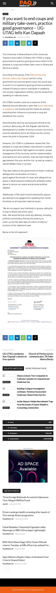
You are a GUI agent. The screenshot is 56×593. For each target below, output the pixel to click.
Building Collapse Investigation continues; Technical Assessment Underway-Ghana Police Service (31, 391)
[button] (4, 3)
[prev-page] (4, 414)
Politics (12, 10)
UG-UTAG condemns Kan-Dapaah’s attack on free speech (15, 356)
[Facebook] (5, 43)
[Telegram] (29, 43)
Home (5, 10)
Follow (48, 428)
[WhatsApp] (23, 43)
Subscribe (47, 439)
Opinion (6, 408)
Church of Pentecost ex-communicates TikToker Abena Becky (41, 356)
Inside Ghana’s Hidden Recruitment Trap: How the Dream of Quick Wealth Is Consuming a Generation (35, 404)
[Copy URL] (35, 43)
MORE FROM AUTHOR (36, 368)
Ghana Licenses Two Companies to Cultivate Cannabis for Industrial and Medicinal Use (33, 378)
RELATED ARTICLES (13, 368)
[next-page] (8, 414)
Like (50, 422)
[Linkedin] (17, 43)
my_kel (5, 504)
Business (6, 382)
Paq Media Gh (10, 37)
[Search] (52, 3)
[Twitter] (11, 43)
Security (6, 395)
